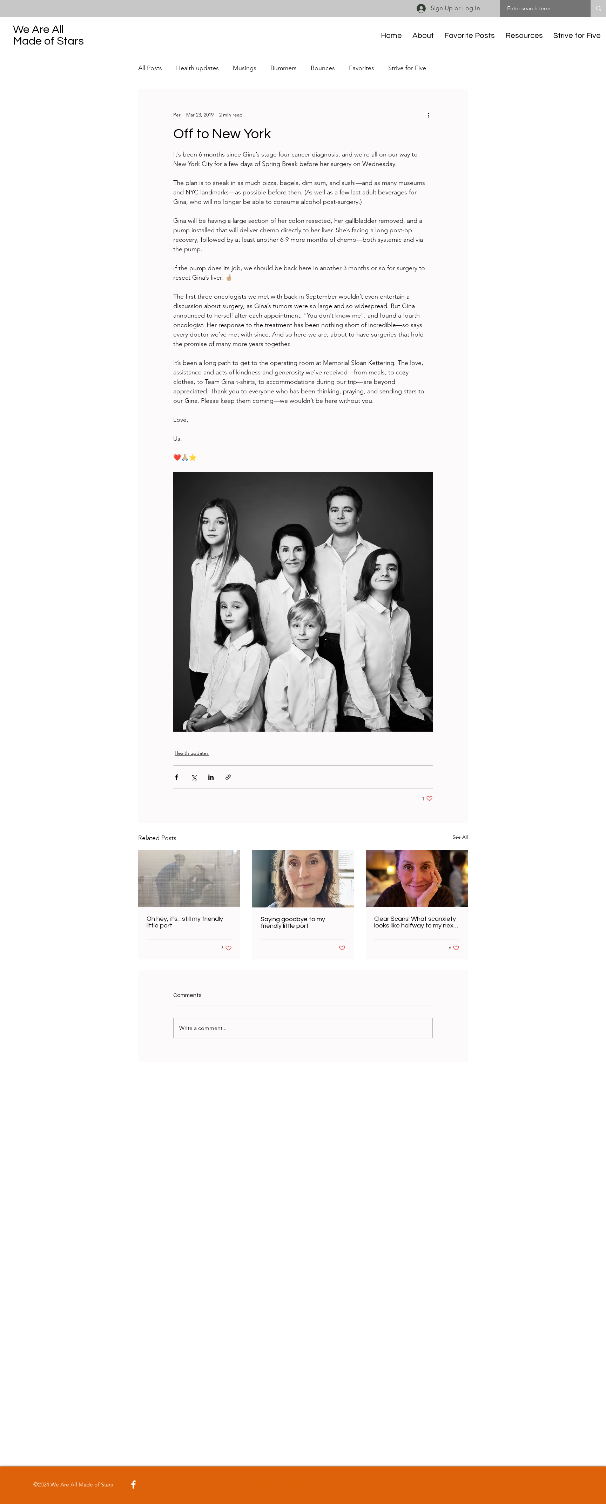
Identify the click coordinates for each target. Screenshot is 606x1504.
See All (460, 837)
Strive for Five (407, 68)
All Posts (150, 68)
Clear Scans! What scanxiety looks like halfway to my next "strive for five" (415, 922)
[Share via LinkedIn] (211, 777)
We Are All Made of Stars (48, 35)
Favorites (361, 68)
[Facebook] (133, 1484)
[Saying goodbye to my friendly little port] (303, 878)
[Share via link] (228, 777)
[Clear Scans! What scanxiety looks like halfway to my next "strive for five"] (417, 878)
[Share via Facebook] (176, 777)
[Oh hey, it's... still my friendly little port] (189, 878)
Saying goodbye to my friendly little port (293, 922)
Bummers (283, 68)
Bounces (323, 68)
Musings (244, 68)
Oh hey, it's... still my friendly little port (185, 922)
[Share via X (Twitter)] (193, 777)
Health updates (197, 68)
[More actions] (428, 115)
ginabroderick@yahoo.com (287, 1485)
